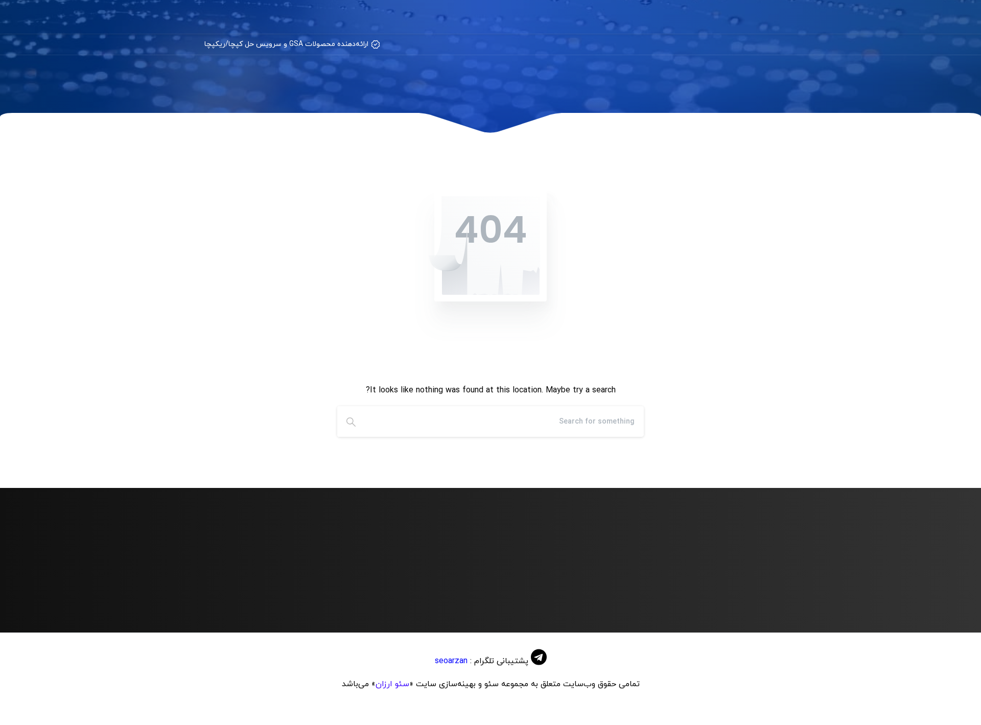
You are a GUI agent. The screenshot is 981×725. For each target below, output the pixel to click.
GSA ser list (450, 602)
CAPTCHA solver (736, 602)
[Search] (351, 421)
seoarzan (451, 661)
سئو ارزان (392, 684)
